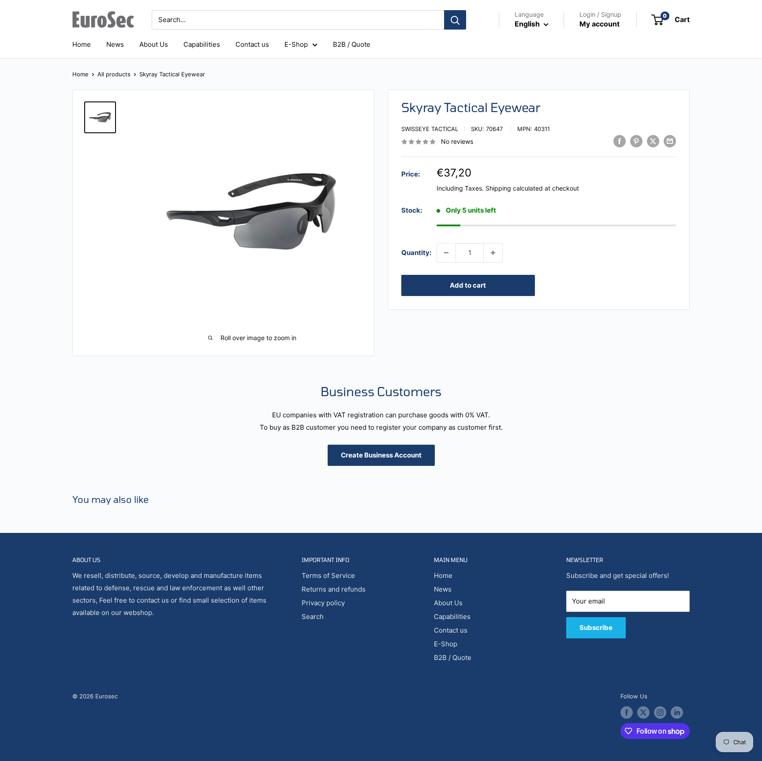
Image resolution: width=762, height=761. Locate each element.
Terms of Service (328, 575)
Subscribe (596, 627)
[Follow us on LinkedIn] (677, 712)
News (115, 44)
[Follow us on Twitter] (643, 712)
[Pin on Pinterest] (636, 141)
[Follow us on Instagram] (660, 712)
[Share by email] (670, 141)
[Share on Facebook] (619, 141)
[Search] (455, 20)
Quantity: (416, 252)
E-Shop (296, 44)
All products (114, 74)
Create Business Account (381, 455)
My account (599, 23)
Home (81, 44)
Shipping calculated (514, 188)
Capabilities (201, 44)
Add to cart (468, 285)
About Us (153, 44)
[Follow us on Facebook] (626, 712)
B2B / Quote (351, 44)
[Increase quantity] (493, 253)
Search (313, 616)
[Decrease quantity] (446, 253)
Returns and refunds (334, 589)
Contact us (252, 44)
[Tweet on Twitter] (653, 141)
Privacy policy (323, 603)
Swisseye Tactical (429, 128)
